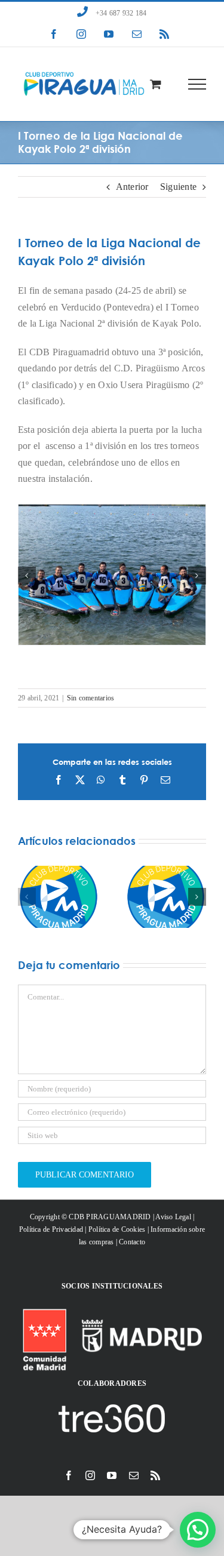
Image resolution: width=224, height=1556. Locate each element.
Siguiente (178, 187)
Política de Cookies (117, 1229)
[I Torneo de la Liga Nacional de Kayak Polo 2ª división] (112, 510)
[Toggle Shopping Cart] (155, 84)
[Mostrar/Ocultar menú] (197, 84)
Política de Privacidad (51, 1229)
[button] (27, 576)
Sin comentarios (91, 698)
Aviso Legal (173, 1217)
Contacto (132, 1242)
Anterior (132, 187)
